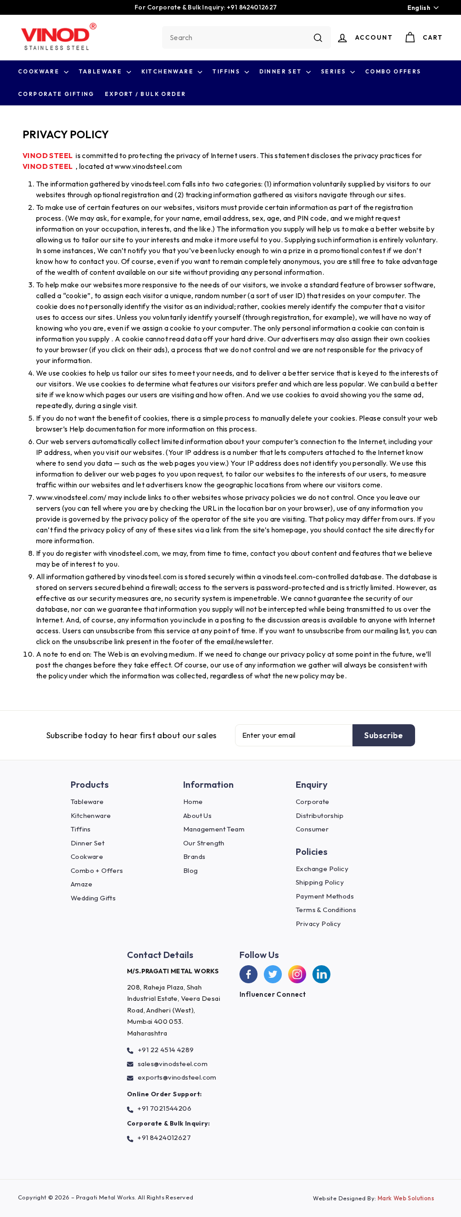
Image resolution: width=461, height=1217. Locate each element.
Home (193, 801)
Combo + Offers (97, 870)
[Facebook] (249, 974)
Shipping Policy (320, 882)
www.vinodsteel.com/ (71, 497)
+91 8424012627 (164, 1137)
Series (334, 71)
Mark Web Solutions (406, 1198)
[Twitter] (273, 974)
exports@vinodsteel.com (177, 1077)
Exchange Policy (322, 868)
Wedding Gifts (93, 898)
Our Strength (204, 843)
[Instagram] (297, 974)
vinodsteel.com (156, 183)
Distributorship (319, 815)
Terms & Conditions (326, 909)
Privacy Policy (318, 923)
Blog (190, 870)
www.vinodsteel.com (148, 166)
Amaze (81, 884)
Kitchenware (168, 71)
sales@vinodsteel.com (173, 1063)
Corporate (313, 801)
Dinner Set (281, 71)
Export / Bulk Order (145, 94)
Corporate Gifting (56, 94)
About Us (197, 815)
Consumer (312, 829)
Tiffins (227, 71)
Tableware (101, 71)
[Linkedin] (321, 974)
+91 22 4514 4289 (166, 1049)
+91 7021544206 (164, 1108)
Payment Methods (325, 896)
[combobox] (246, 37)
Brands (194, 856)
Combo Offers (393, 71)
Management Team (213, 829)
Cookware (40, 71)
